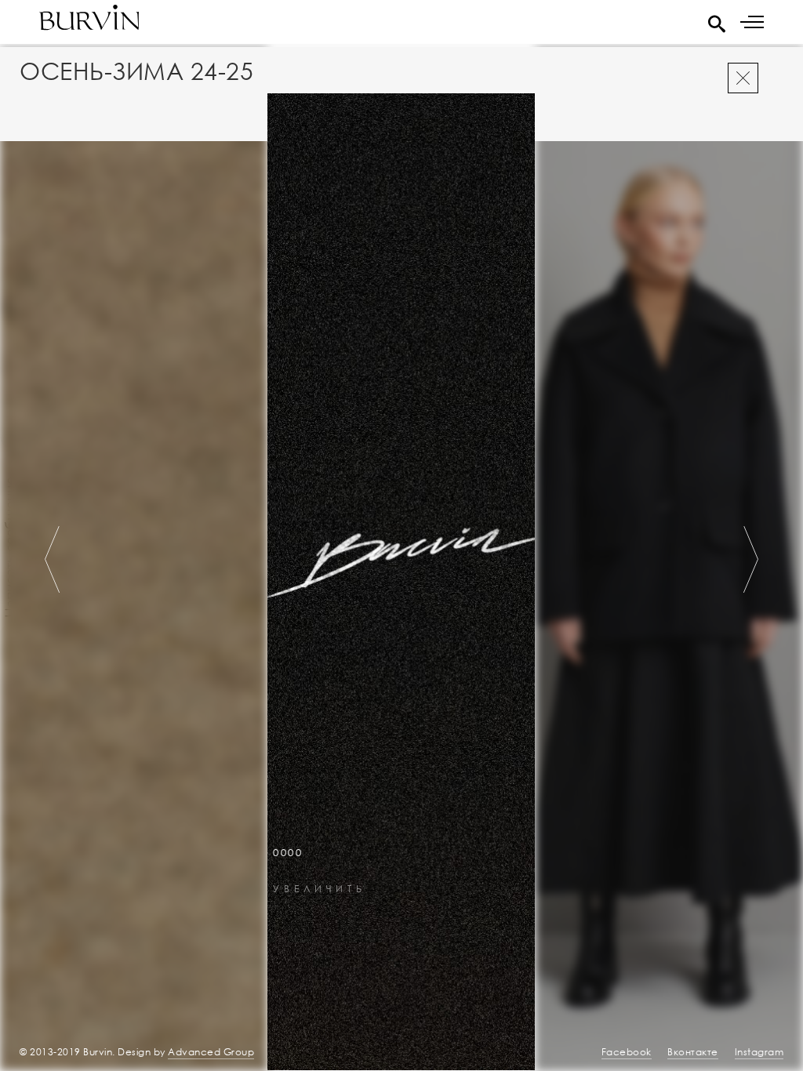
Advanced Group (211, 1051)
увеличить (319, 889)
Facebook (626, 1051)
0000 (288, 852)
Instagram (759, 1051)
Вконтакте (692, 1051)
